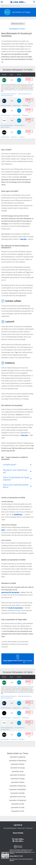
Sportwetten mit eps (18, 771)
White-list (12, 860)
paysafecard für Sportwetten (10, 592)
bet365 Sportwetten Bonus (25, 94)
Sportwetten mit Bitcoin (17, 764)
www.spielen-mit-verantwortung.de (23, 852)
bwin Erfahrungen (5, 137)
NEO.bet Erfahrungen (6, 115)
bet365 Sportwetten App (7, 95)
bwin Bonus (14, 137)
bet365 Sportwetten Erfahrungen (9, 94)
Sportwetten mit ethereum (17, 775)
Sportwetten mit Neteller (18, 793)
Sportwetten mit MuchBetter (17, 789)
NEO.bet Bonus (17, 115)
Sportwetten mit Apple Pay (17, 757)
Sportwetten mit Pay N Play (17, 797)
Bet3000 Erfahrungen (6, 105)
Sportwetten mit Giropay (18, 779)
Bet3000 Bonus (17, 105)
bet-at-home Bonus (20, 125)
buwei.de (11, 852)
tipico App (24, 435)
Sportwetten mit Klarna (17, 782)
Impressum (29, 828)
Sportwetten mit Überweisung (17, 760)
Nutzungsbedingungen (9, 828)
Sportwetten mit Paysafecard (17, 800)
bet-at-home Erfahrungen (7, 125)
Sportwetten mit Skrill (17, 804)
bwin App (22, 137)
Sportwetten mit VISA (17, 811)
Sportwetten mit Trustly (17, 807)
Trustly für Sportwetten (15, 608)
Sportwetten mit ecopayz (17, 768)
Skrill (3, 530)
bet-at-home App (5, 127)
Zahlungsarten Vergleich (16, 662)
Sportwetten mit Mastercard (18, 786)
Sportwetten (6, 6)
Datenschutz (21, 828)
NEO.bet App (25, 115)
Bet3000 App (26, 105)
